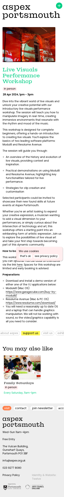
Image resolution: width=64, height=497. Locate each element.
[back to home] (31, 12)
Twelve (36, 479)
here (20, 264)
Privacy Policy (11, 475)
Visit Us (45, 333)
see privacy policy (46, 256)
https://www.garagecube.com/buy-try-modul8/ (31, 293)
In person (10, 88)
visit (7, 408)
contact (20, 408)
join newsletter (42, 408)
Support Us (28, 333)
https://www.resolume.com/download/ (31, 303)
